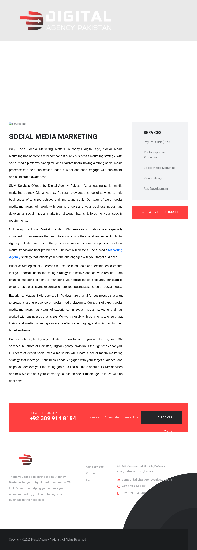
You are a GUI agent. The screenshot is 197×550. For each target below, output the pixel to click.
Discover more (165, 420)
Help (89, 480)
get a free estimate (160, 212)
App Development (156, 188)
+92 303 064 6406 (134, 493)
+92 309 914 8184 (53, 418)
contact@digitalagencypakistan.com (147, 479)
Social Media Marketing (159, 168)
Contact (91, 473)
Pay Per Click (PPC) (157, 142)
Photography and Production (155, 155)
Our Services (95, 466)
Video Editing (153, 178)
